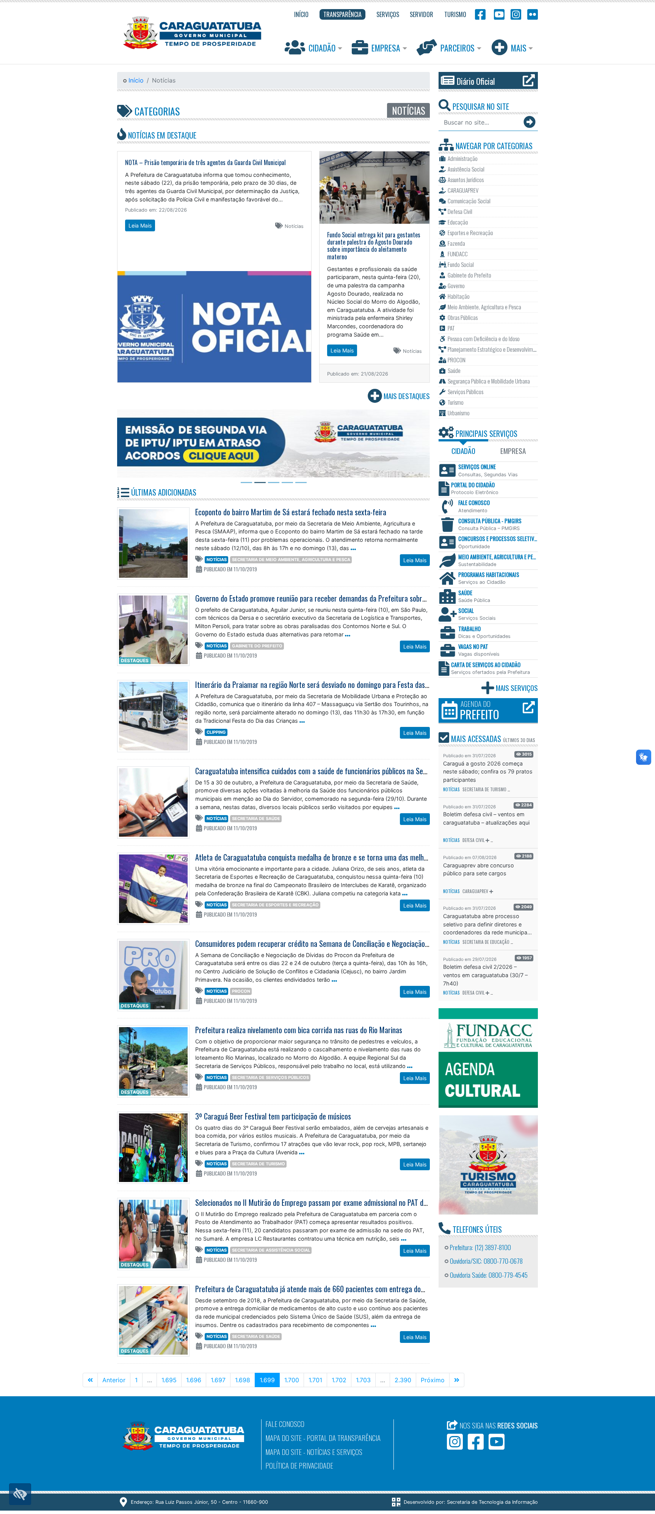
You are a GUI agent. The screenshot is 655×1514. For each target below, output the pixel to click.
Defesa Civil (473, 840)
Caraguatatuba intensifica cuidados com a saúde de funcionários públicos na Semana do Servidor (334, 770)
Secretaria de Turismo (258, 1163)
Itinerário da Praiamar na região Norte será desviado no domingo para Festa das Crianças (323, 684)
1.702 (339, 1380)
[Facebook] (480, 14)
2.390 (403, 1380)
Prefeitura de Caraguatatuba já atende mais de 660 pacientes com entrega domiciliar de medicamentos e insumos (359, 1288)
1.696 (193, 1380)
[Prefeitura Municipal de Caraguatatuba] (192, 32)
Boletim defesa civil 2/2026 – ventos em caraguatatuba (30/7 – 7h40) (485, 975)
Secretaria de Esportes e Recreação (275, 904)
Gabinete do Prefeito (257, 646)
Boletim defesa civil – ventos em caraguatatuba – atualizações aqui (486, 818)
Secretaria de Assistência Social (271, 1250)
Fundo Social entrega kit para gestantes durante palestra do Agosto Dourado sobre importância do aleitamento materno (373, 245)
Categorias (156, 111)
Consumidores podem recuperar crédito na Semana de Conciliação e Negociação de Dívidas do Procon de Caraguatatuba (367, 943)
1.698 (242, 1380)
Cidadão (322, 48)
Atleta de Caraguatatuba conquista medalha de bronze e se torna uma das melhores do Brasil (329, 857)
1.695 (169, 1380)
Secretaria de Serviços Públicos (270, 1077)
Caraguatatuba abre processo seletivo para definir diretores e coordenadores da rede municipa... (487, 924)
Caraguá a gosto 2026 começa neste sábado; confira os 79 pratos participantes (488, 771)
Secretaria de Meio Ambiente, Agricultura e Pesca (291, 559)
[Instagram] (516, 14)
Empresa (386, 48)
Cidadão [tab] (463, 450)
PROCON (241, 991)
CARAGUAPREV (475, 891)
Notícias (217, 559)
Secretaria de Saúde (256, 818)
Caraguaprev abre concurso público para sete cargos (478, 869)
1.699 (270, 1380)
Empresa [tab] (513, 450)
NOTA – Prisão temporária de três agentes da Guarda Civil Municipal (205, 162)
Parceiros (457, 48)
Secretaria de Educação (485, 942)
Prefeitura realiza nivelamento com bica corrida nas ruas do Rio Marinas (298, 1029)
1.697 (218, 1380)
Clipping (216, 732)
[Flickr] (531, 14)
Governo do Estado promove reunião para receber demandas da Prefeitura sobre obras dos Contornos (340, 598)
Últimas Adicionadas (162, 492)
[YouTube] (498, 14)
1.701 (315, 1380)
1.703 (363, 1380)
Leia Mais (140, 225)
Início (135, 80)
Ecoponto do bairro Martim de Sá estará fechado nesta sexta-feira (290, 512)
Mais (518, 48)
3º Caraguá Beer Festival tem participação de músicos (273, 1116)
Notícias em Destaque (161, 135)
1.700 (291, 1380)
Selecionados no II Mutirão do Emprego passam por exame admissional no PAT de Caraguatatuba (333, 1202)
